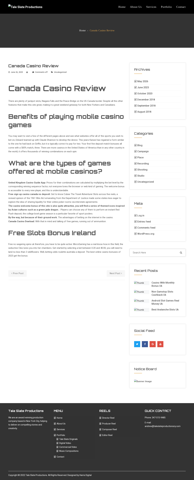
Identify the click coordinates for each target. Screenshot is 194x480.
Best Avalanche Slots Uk (165, 309)
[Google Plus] (153, 343)
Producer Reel (109, 423)
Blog (139, 145)
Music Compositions (69, 451)
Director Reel (108, 418)
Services (151, 6)
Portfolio (166, 6)
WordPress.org (145, 233)
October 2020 (144, 93)
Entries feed (144, 221)
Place (140, 157)
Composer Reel (109, 429)
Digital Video (65, 443)
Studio (140, 175)
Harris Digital (86, 475)
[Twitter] (137, 343)
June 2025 (143, 87)
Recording (143, 163)
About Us (136, 6)
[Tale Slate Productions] (25, 7)
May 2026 (142, 81)
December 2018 (146, 99)
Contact (181, 6)
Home (121, 6)
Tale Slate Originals (68, 439)
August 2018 (144, 111)
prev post (18, 273)
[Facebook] (145, 343)
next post (115, 273)
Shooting (142, 169)
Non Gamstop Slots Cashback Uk (162, 293)
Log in (140, 215)
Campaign (143, 151)
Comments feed (146, 227)
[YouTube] (160, 344)
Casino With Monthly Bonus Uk (163, 284)
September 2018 (146, 105)
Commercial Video (68, 447)
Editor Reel (107, 435)
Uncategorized (145, 181)
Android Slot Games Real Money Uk (165, 302)
